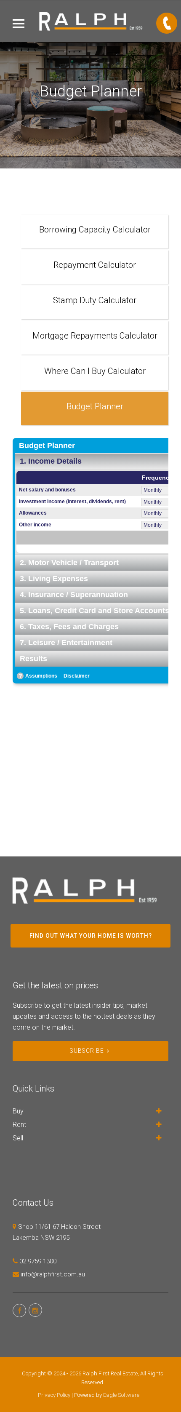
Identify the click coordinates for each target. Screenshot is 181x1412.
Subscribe (87, 1050)
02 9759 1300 (37, 1261)
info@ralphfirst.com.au (53, 1274)
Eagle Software (121, 1395)
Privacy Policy (54, 1395)
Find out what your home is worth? (90, 935)
